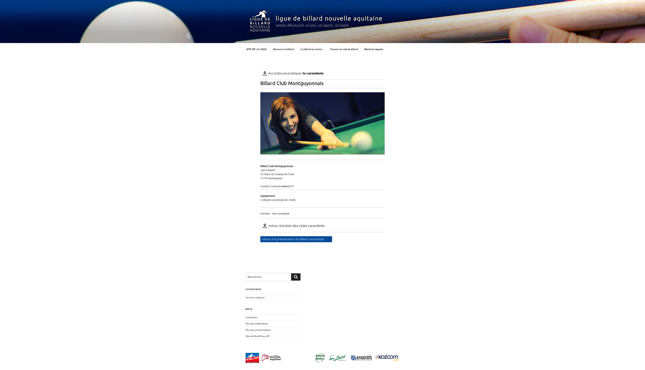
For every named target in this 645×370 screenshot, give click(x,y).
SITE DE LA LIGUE (256, 49)
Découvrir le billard (283, 49)
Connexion (251, 317)
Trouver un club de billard (344, 49)
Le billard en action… (312, 49)
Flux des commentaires (258, 329)
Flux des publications (257, 323)
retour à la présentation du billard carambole (293, 239)
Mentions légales (373, 49)
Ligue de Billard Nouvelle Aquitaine (329, 18)
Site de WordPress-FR (257, 336)
